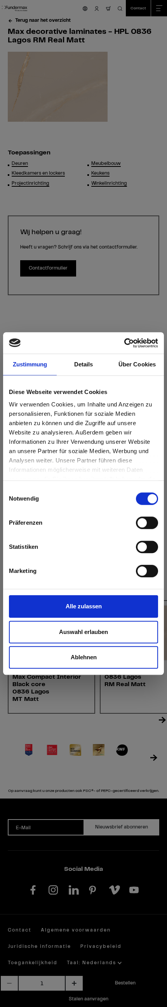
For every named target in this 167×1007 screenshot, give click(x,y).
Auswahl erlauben (83, 632)
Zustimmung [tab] (30, 364)
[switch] (147, 523)
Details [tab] (83, 364)
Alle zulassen (84, 606)
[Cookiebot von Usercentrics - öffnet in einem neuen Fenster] (124, 343)
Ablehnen (84, 657)
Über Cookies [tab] (137, 364)
